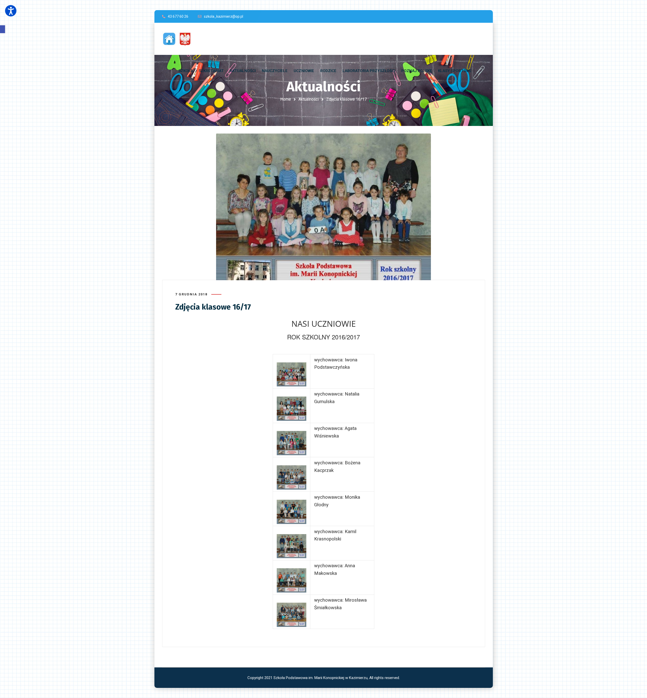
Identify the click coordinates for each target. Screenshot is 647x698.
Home (285, 99)
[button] (2, 29)
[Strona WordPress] (179, 39)
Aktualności (308, 99)
